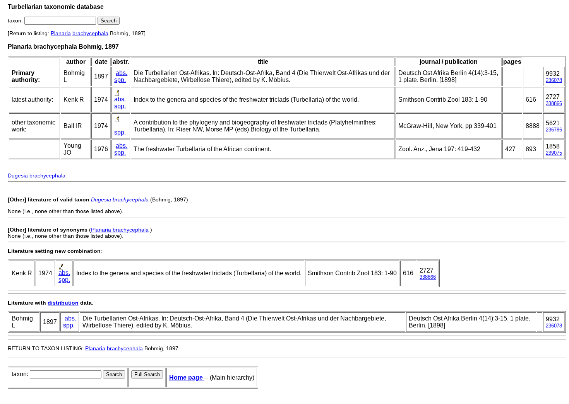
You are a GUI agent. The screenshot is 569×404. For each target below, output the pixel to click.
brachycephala (90, 33)
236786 (554, 130)
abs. (121, 73)
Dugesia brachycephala (36, 175)
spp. (120, 80)
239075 (554, 153)
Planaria (61, 33)
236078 (554, 80)
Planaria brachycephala (120, 230)
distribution (63, 303)
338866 (554, 103)
